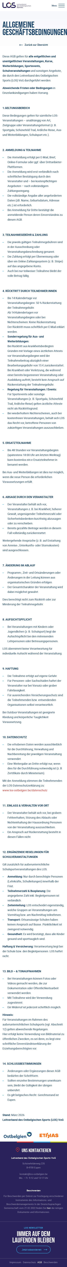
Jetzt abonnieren (31, 1249)
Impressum (15, 1262)
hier (49, 1207)
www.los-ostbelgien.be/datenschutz (24, 790)
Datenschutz (29, 1262)
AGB (39, 1262)
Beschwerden (50, 1262)
